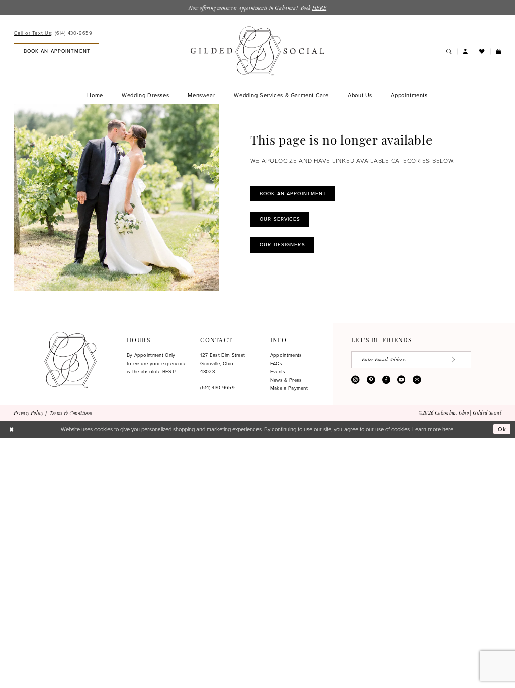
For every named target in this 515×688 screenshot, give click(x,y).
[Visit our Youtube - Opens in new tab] (401, 380)
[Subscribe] (458, 359)
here (447, 429)
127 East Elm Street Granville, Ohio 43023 (222, 363)
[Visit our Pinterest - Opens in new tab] (371, 380)
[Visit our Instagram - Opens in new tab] (355, 380)
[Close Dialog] (11, 429)
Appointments (286, 355)
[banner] (257, 50)
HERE (319, 8)
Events (278, 371)
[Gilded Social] (70, 360)
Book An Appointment (293, 193)
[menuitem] (55, 33)
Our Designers (282, 244)
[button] (465, 52)
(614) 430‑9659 (217, 387)
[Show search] (448, 52)
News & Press (286, 380)
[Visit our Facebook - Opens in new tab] (386, 380)
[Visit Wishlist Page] (482, 52)
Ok (502, 429)
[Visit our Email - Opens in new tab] (417, 380)
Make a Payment (289, 388)
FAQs (276, 363)
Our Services (280, 219)
